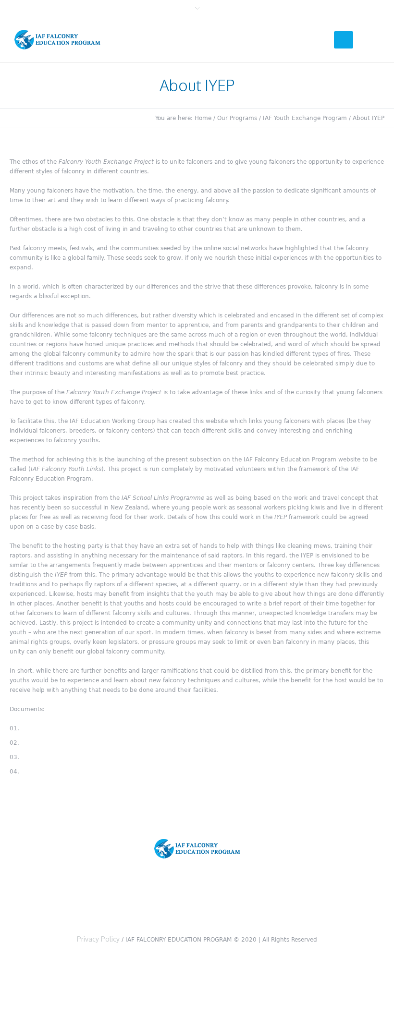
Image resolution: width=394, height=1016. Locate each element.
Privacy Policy (98, 939)
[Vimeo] (230, 900)
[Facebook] (169, 900)
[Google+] (199, 900)
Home (203, 118)
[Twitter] (138, 900)
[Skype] (261, 900)
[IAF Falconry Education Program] (197, 848)
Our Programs (237, 118)
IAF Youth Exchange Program (305, 118)
